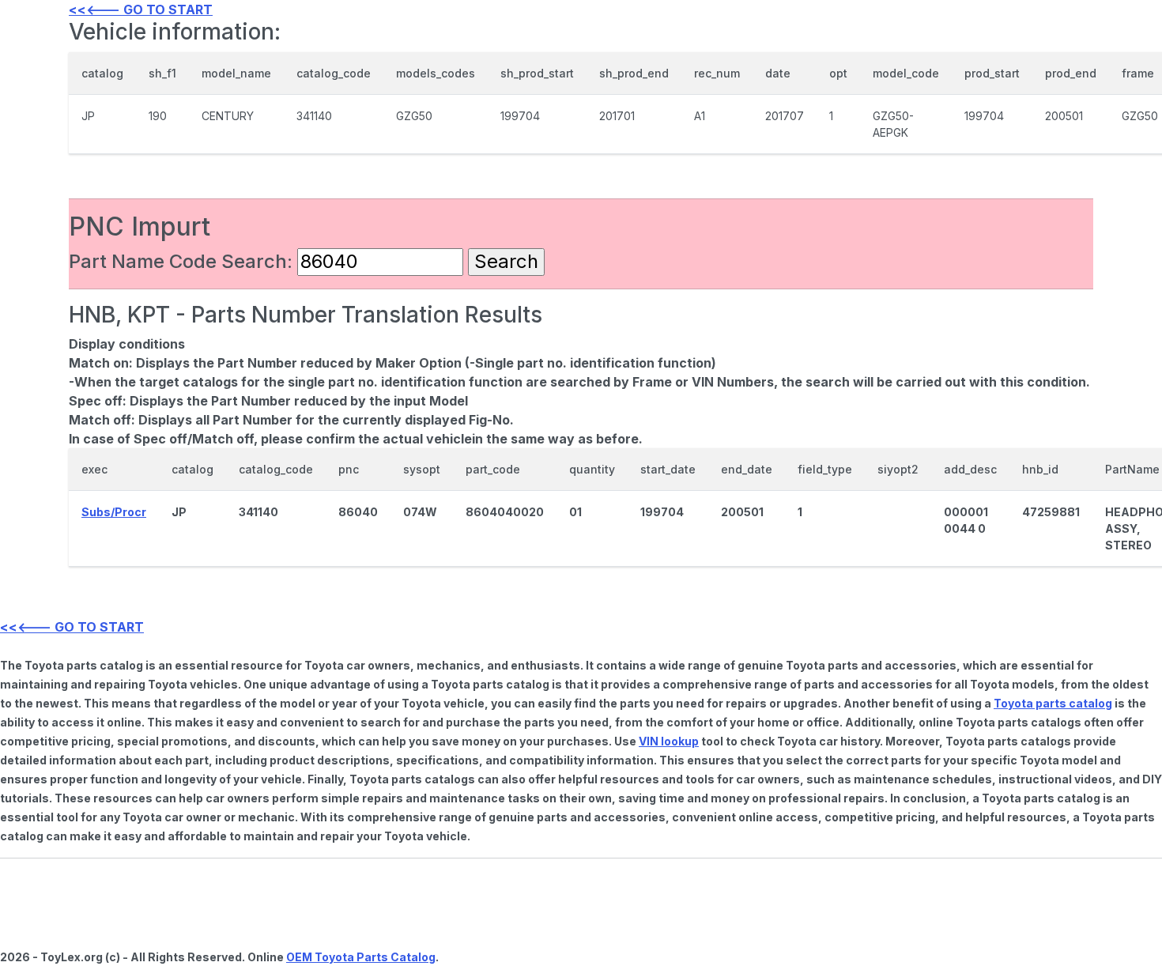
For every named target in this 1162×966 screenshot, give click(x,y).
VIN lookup (669, 741)
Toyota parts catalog (1053, 703)
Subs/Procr (113, 512)
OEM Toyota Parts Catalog (361, 957)
